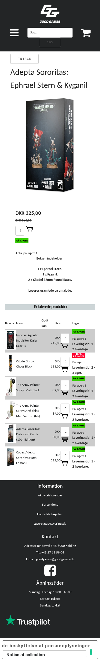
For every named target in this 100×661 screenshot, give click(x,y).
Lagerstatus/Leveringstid (50, 523)
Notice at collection (25, 654)
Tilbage (24, 59)
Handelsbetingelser (50, 514)
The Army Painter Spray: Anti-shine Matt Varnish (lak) (28, 411)
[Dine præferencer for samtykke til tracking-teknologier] (91, 652)
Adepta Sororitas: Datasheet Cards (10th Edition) (28, 434)
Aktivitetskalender (50, 495)
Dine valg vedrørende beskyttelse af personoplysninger (46, 645)
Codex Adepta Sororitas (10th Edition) (26, 458)
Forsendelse (50, 504)
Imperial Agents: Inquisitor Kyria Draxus (27, 341)
